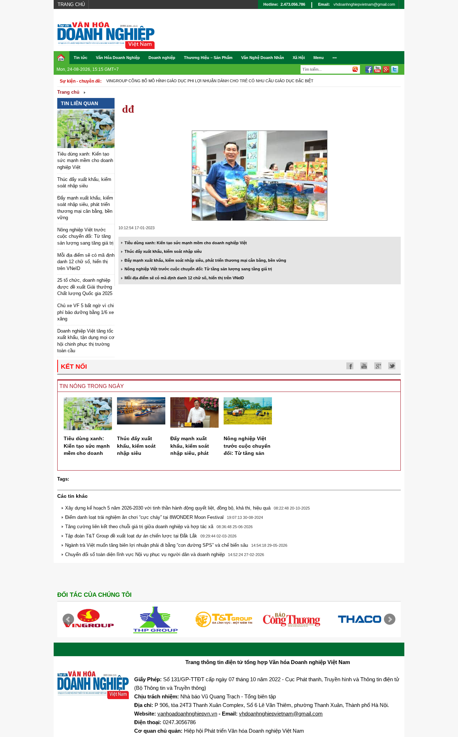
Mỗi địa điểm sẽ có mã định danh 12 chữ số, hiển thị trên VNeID (85, 261)
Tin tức (80, 57)
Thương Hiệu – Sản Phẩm (208, 57)
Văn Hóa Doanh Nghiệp (118, 57)
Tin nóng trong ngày (91, 386)
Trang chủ (71, 4)
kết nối (74, 366)
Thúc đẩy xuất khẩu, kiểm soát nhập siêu (163, 251)
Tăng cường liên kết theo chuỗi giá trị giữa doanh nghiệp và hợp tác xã (139, 526)
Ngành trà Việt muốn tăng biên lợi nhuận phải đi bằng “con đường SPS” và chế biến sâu (156, 545)
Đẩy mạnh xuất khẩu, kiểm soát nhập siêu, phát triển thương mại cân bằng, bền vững (205, 260)
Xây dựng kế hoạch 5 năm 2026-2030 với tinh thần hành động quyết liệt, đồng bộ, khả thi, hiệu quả (168, 508)
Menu (318, 57)
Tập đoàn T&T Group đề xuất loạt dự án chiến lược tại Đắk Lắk (131, 536)
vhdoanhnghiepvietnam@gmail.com (364, 4)
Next (389, 619)
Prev (68, 619)
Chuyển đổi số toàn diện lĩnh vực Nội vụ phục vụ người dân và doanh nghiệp (145, 554)
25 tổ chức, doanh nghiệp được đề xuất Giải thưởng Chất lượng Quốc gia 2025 (84, 286)
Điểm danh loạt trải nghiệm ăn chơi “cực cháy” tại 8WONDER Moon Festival (144, 517)
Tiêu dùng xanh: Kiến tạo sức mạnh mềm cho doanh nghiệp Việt (85, 160)
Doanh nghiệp (161, 57)
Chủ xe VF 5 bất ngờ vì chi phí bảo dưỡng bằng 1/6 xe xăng (85, 312)
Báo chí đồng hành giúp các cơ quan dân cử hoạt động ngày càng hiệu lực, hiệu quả (200, 81)
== (334, 57)
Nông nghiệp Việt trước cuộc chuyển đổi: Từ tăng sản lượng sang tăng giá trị (85, 236)
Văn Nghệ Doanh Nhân (262, 57)
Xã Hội (299, 57)
